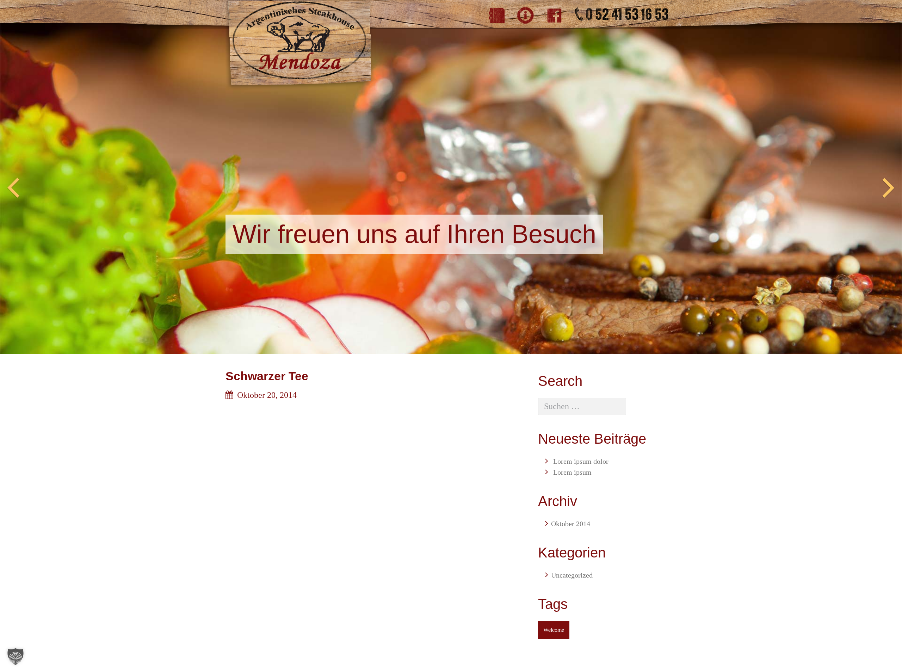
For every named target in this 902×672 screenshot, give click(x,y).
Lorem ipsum (572, 472)
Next (888, 188)
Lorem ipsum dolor (580, 461)
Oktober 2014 (570, 524)
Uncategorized (572, 575)
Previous (13, 188)
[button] (15, 656)
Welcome (553, 630)
